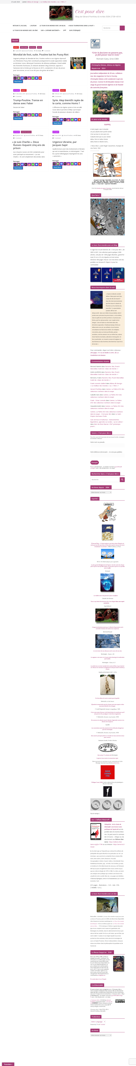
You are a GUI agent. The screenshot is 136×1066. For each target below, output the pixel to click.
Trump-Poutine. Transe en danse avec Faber (28, 102)
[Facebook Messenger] (36, 78)
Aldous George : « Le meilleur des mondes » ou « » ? (46, 2)
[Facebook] (22, 78)
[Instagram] (29, 78)
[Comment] (15, 78)
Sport (39, 47)
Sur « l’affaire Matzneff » (50, 30)
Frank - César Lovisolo (98, 400)
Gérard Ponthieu (68, 135)
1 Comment (47, 51)
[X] (25, 78)
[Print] (40, 78)
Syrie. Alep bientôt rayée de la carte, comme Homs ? (68, 102)
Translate (102, 1024)
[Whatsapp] (33, 78)
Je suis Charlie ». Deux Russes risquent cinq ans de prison (29, 145)
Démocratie (24, 47)
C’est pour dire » (95, 1000)
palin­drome (116, 763)
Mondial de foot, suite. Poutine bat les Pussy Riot (40, 54)
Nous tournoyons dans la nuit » (81, 26)
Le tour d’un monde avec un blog (52, 26)
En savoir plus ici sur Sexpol (98, 979)
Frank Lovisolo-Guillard (98, 383)
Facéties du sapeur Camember (104, 188)
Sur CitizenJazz (74, 30)
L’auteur (33, 26)
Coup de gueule (26, 132)
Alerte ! (16, 47)
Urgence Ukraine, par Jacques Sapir (64, 143)
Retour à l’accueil (20, 26)
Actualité (16, 90)
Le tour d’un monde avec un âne (25, 30)
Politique (32, 47)
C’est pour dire (89, 11)
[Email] (18, 78)
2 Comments (57, 96)
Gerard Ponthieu (28, 51)
